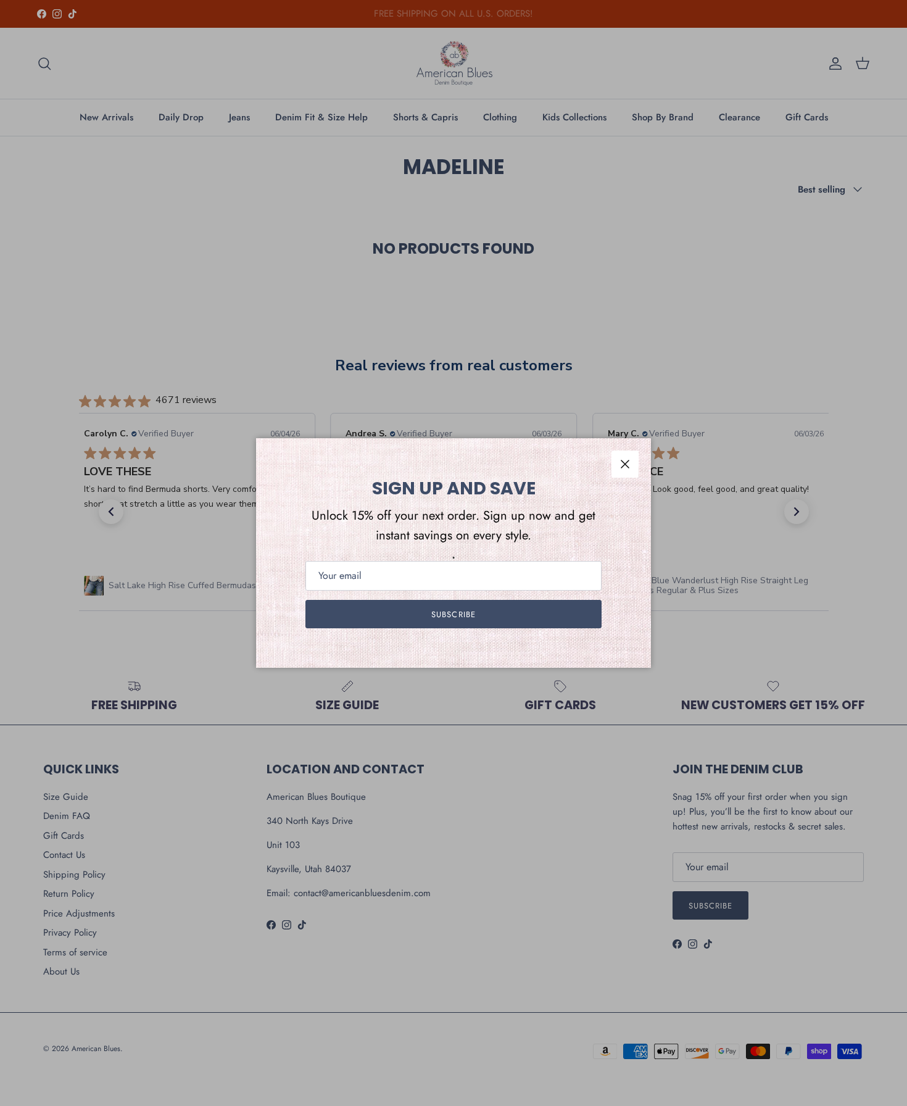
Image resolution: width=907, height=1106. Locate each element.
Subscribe (453, 614)
